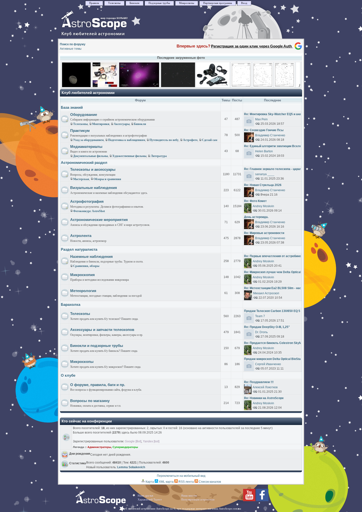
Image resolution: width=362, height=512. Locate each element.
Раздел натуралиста (79, 249)
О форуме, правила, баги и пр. (97, 385)
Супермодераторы (125, 447)
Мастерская (81, 179)
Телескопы (114, 3)
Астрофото (190, 140)
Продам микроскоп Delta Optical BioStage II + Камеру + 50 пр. (288, 359)
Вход (244, 3)
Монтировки (100, 124)
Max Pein (261, 119)
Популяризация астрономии (197, 499)
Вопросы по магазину (90, 401)
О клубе (68, 375)
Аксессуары (122, 124)
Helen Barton (264, 151)
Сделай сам (209, 140)
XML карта (166, 481)
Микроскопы (186, 3)
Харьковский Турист (150, 499)
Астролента (80, 235)
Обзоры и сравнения (107, 179)
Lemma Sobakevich (131, 467)
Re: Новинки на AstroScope (264, 398)
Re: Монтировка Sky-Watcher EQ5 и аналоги (276, 114)
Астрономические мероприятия (99, 219)
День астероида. (256, 217)
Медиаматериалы (86, 146)
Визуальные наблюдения (93, 188)
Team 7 (260, 316)
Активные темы (71, 48)
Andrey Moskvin (263, 206)
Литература (159, 156)
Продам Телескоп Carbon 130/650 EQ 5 (272, 311)
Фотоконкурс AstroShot (89, 211)
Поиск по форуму (72, 44)
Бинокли (134, 3)
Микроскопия (82, 275)
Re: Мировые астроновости (264, 233)
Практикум (80, 130)
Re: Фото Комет (255, 201)
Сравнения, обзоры (86, 266)
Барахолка (70, 304)
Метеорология (83, 291)
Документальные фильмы (90, 156)
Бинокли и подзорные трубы (96, 345)
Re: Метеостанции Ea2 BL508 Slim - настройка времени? (285, 288)
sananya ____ (264, 174)
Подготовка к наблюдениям (126, 140)
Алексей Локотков (265, 387)
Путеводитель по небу (164, 140)
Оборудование (83, 114)
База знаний (72, 107)
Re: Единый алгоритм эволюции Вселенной (276, 146)
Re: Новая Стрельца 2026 (262, 185)
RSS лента (186, 481)
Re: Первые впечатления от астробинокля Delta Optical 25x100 (290, 256)
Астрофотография (87, 201)
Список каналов (209, 481)
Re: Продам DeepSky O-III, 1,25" (267, 327)
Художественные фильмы (129, 156)
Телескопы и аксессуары (92, 169)
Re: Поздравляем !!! (259, 382)
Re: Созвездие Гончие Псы (263, 130)
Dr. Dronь (261, 332)
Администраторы (99, 447)
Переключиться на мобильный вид (181, 476)
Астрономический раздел (84, 162)
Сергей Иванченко (268, 364)
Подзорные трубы (159, 3)
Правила (94, 3)
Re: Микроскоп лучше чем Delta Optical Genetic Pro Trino (285, 272)
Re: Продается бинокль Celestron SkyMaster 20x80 (281, 343)
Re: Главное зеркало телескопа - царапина (275, 169)
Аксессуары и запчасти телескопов (102, 329)
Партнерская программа (217, 3)
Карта (149, 481)
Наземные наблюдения (91, 256)
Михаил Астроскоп (266, 293)
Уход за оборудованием (88, 140)
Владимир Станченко (270, 135)
